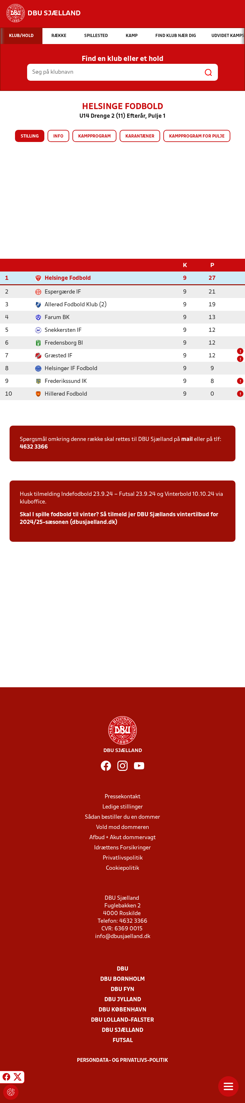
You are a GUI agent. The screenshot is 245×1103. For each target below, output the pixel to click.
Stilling (30, 136)
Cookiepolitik (122, 868)
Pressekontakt (122, 797)
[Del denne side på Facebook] (6, 1078)
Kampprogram (94, 136)
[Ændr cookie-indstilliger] (11, 1092)
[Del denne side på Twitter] (17, 1078)
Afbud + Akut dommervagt (122, 837)
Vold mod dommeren (122, 827)
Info (58, 136)
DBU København (122, 1010)
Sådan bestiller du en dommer (122, 817)
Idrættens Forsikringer (122, 848)
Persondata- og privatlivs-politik (122, 1060)
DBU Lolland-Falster (122, 1020)
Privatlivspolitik (123, 858)
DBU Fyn (122, 989)
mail (187, 439)
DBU (122, 969)
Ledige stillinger (122, 807)
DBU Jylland (122, 999)
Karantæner (139, 136)
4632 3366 (34, 447)
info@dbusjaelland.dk (122, 936)
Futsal (123, 1040)
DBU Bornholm (122, 979)
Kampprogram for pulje (197, 136)
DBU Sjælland (122, 1030)
